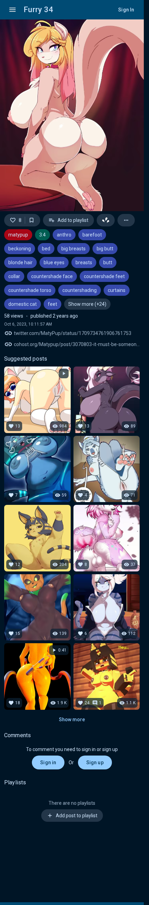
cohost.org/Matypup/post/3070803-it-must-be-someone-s (77, 344)
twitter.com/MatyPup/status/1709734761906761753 (72, 333)
